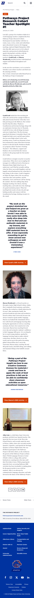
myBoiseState (7, 528)
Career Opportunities (9, 534)
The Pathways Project (8, 9)
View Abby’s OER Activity (13, 482)
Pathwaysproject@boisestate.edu (13, 515)
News (17, 9)
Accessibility (18, 584)
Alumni (5, 548)
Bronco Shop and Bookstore (22, 549)
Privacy (26, 584)
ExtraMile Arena (22, 553)
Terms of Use (9, 584)
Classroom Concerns (13, 587)
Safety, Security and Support (23, 529)
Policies (24, 587)
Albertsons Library (8, 539)
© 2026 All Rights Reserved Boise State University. (17, 594)
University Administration (7, 554)
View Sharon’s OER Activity (14, 400)
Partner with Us (7, 544)
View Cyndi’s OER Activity (14, 262)
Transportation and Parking (23, 540)
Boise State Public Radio (22, 534)
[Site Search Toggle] (25, 3)
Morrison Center (22, 544)
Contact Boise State (17, 590)
